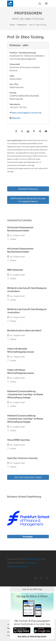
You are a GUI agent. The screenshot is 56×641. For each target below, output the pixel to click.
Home (12, 25)
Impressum (31, 562)
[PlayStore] (42, 630)
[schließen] (8, 624)
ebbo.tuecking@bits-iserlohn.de (26, 112)
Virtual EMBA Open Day (18, 440)
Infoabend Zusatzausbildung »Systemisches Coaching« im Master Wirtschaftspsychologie (25, 394)
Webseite (16, 118)
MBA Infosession (15, 270)
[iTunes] (21, 630)
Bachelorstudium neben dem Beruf (24, 330)
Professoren (22, 25)
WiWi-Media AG (33, 559)
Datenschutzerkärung (17, 566)
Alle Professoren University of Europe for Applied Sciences (28, 200)
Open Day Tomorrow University (22, 458)
